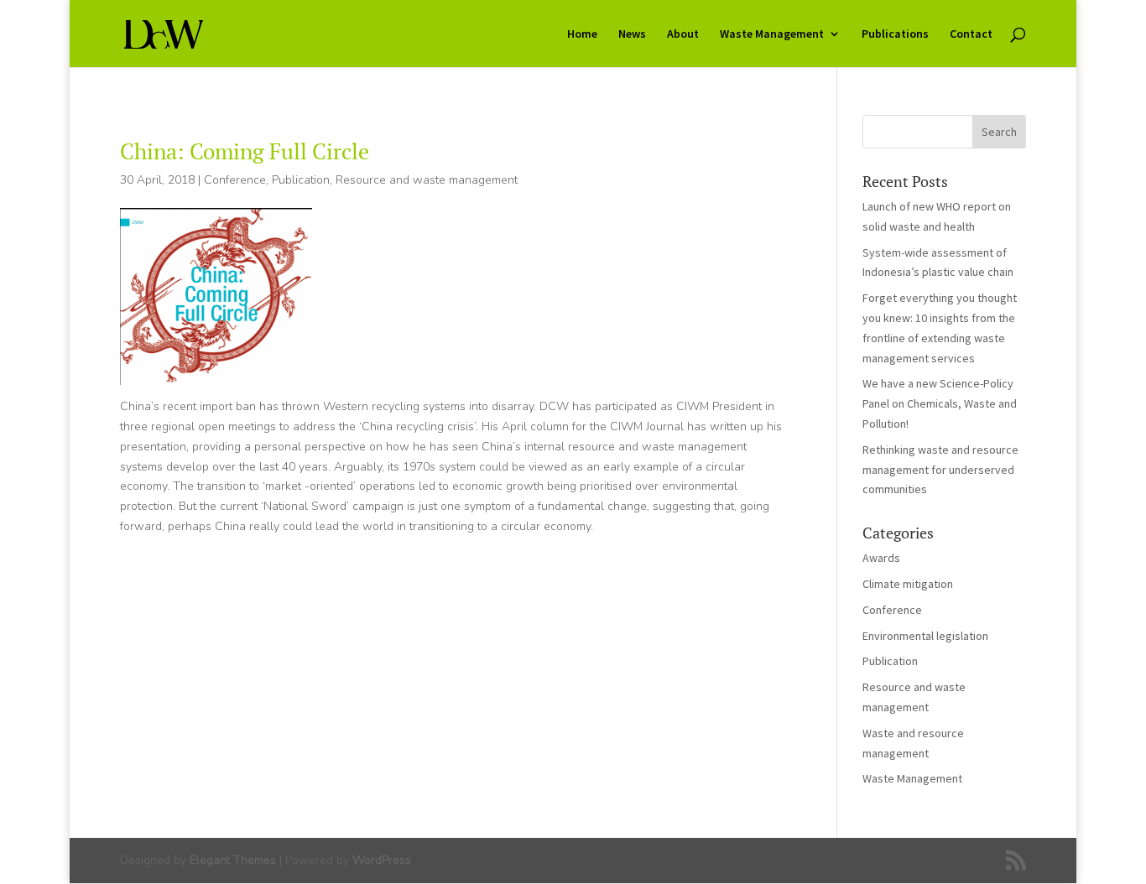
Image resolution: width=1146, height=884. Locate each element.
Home (582, 34)
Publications (895, 34)
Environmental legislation (925, 635)
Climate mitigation (907, 583)
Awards (881, 557)
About (683, 34)
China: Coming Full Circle (244, 151)
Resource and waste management (427, 180)
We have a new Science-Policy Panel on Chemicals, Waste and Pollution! (939, 403)
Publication (301, 180)
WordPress (381, 860)
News (632, 34)
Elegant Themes (233, 860)
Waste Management (772, 34)
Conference (235, 180)
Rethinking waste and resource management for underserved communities (940, 469)
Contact (971, 34)
